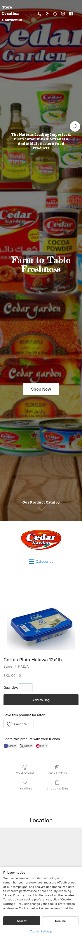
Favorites (25, 788)
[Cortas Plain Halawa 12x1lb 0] (41, 613)
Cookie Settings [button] (41, 931)
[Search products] (75, 126)
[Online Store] (41, 540)
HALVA (23, 666)
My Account (25, 773)
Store (7, 666)
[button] (18, 724)
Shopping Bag (57, 788)
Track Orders (57, 773)
